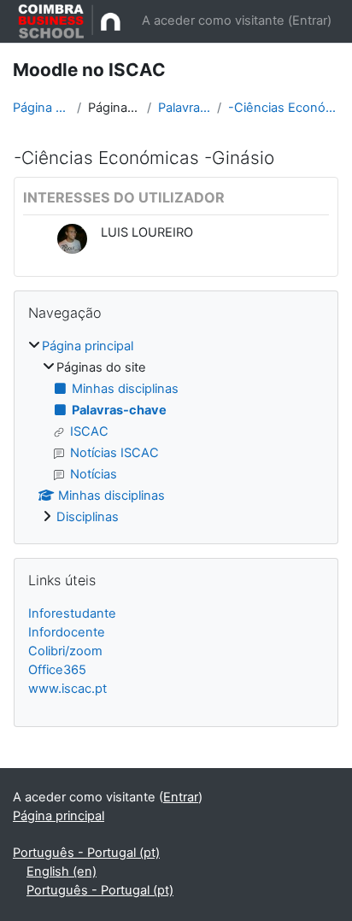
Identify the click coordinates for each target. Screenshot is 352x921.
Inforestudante (72, 613)
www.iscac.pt (67, 688)
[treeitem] (176, 432)
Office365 (57, 670)
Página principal (41, 107)
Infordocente (66, 632)
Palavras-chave (184, 107)
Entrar (309, 20)
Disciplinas (87, 517)
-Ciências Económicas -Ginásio (283, 107)
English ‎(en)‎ (61, 871)
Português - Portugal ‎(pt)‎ (86, 852)
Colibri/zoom (65, 651)
